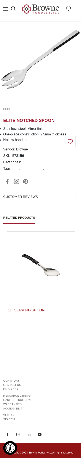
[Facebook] (7, 182)
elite (15, 168)
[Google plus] (16, 182)
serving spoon (56, 168)
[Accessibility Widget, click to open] (10, 448)
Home (7, 109)
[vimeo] (25, 182)
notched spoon (32, 168)
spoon (8, 173)
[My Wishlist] (68, 9)
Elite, (26, 162)
